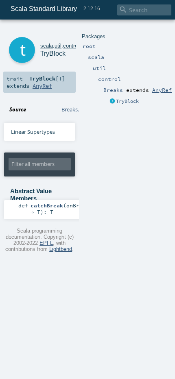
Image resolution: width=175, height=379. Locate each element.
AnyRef (162, 90)
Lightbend (60, 249)
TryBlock (127, 101)
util (58, 46)
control (71, 46)
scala (46, 46)
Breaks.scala (76, 109)
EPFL (46, 243)
